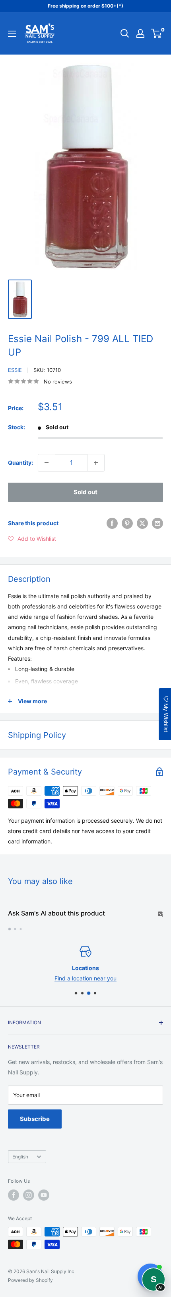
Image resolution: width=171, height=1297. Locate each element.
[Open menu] (12, 34)
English (20, 1157)
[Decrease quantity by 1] (46, 462)
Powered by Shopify (30, 1280)
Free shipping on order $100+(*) (85, 6)
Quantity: (20, 462)
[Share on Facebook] (112, 523)
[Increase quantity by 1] (95, 462)
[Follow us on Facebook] (13, 1195)
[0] (156, 33)
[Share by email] (157, 523)
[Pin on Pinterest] (127, 523)
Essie (15, 370)
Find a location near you (85, 978)
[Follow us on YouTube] (43, 1195)
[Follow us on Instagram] (28, 1195)
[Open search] (124, 33)
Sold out (85, 492)
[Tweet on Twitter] (142, 523)
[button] (32, 539)
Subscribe (35, 1119)
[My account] (140, 33)
